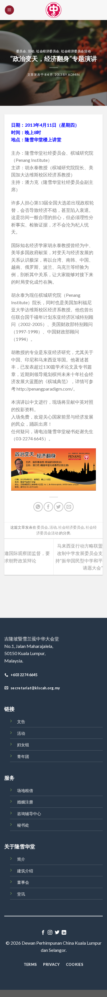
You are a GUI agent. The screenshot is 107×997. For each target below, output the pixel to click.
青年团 (23, 756)
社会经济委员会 (47, 51)
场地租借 (25, 790)
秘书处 (23, 825)
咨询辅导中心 (29, 813)
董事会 (23, 882)
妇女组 (23, 744)
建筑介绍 (25, 870)
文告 (21, 721)
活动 (31, 51)
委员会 (21, 51)
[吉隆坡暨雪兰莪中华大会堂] (53, 10)
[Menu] (9, 10)
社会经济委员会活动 (76, 51)
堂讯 (21, 893)
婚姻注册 (25, 801)
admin (74, 74)
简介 (21, 859)
